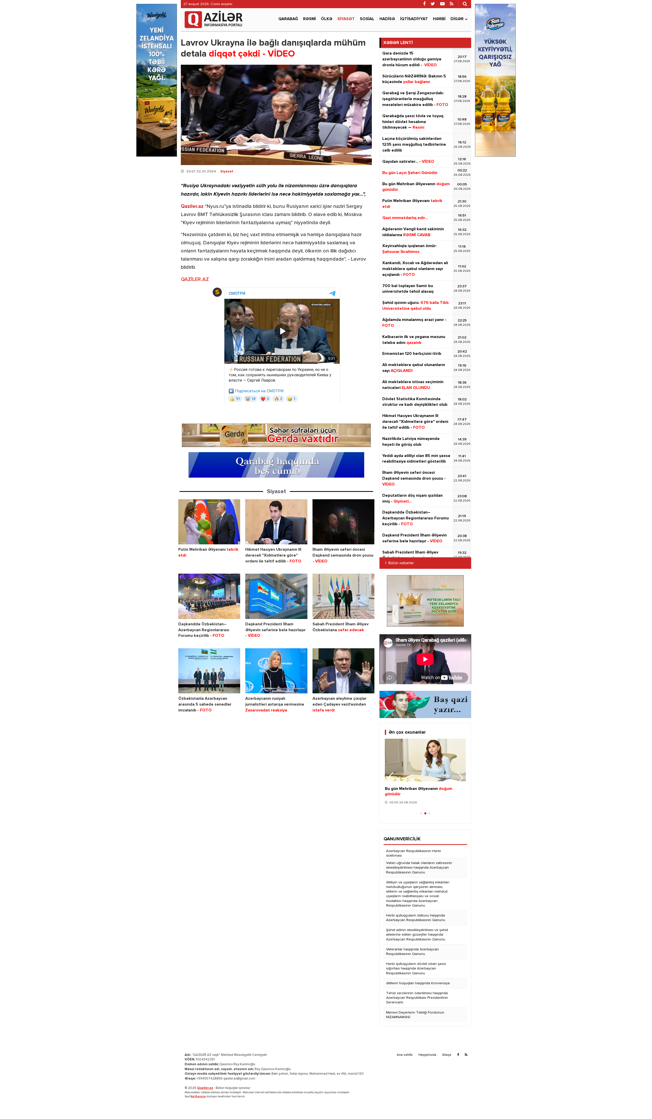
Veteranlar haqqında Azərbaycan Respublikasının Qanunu (412, 952)
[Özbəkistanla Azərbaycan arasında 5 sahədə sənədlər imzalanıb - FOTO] (209, 670)
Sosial (367, 19)
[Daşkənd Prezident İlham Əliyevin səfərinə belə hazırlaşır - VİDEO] (276, 596)
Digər (457, 19)
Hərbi (439, 19)
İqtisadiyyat (414, 19)
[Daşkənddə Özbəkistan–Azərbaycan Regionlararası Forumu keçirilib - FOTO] (209, 596)
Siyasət (346, 19)
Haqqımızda (427, 1055)
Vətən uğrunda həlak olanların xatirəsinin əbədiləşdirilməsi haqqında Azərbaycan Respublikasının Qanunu (419, 867)
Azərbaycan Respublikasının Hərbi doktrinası (413, 853)
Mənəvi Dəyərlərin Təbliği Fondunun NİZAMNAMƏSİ (415, 1015)
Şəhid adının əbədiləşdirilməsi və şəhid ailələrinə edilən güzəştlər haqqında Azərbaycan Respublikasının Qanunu (417, 934)
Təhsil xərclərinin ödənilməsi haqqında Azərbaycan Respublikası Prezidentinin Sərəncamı (417, 997)
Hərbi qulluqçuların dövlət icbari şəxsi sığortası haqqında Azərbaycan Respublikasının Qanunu (416, 968)
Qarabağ (288, 19)
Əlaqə (446, 1055)
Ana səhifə (405, 1055)
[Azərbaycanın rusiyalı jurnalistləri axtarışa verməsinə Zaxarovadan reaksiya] (276, 670)
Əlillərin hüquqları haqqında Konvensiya (418, 983)
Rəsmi (309, 19)
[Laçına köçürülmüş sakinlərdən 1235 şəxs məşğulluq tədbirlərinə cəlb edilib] (425, 760)
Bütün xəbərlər (401, 563)
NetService (198, 1096)
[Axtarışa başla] (464, 4)
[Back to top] (638, 1105)
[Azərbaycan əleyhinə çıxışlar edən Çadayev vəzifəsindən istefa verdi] (343, 670)
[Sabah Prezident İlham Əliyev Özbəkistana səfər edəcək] (343, 596)
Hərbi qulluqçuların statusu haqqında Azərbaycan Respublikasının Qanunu (415, 918)
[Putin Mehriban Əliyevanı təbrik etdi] (209, 521)
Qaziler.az (192, 206)
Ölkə (326, 19)
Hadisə (387, 19)
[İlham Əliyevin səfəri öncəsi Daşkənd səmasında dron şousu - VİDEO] (343, 521)
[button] (459, 777)
